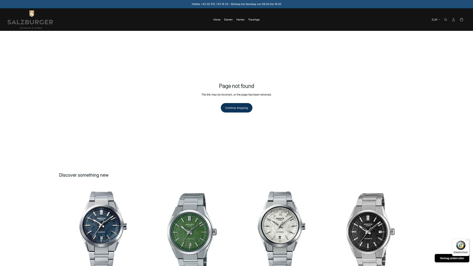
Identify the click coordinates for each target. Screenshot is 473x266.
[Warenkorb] (461, 20)
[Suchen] (446, 20)
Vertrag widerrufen (452, 258)
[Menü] (467, 241)
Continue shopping (236, 107)
